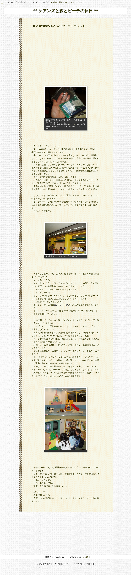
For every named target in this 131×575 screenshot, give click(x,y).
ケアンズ (72, 124)
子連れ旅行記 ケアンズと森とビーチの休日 (32, 2)
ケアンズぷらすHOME (84, 564)
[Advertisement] (76, 49)
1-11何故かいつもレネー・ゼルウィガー (62, 557)
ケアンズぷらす (8, 2)
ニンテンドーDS (61, 305)
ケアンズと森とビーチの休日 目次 (52, 564)
